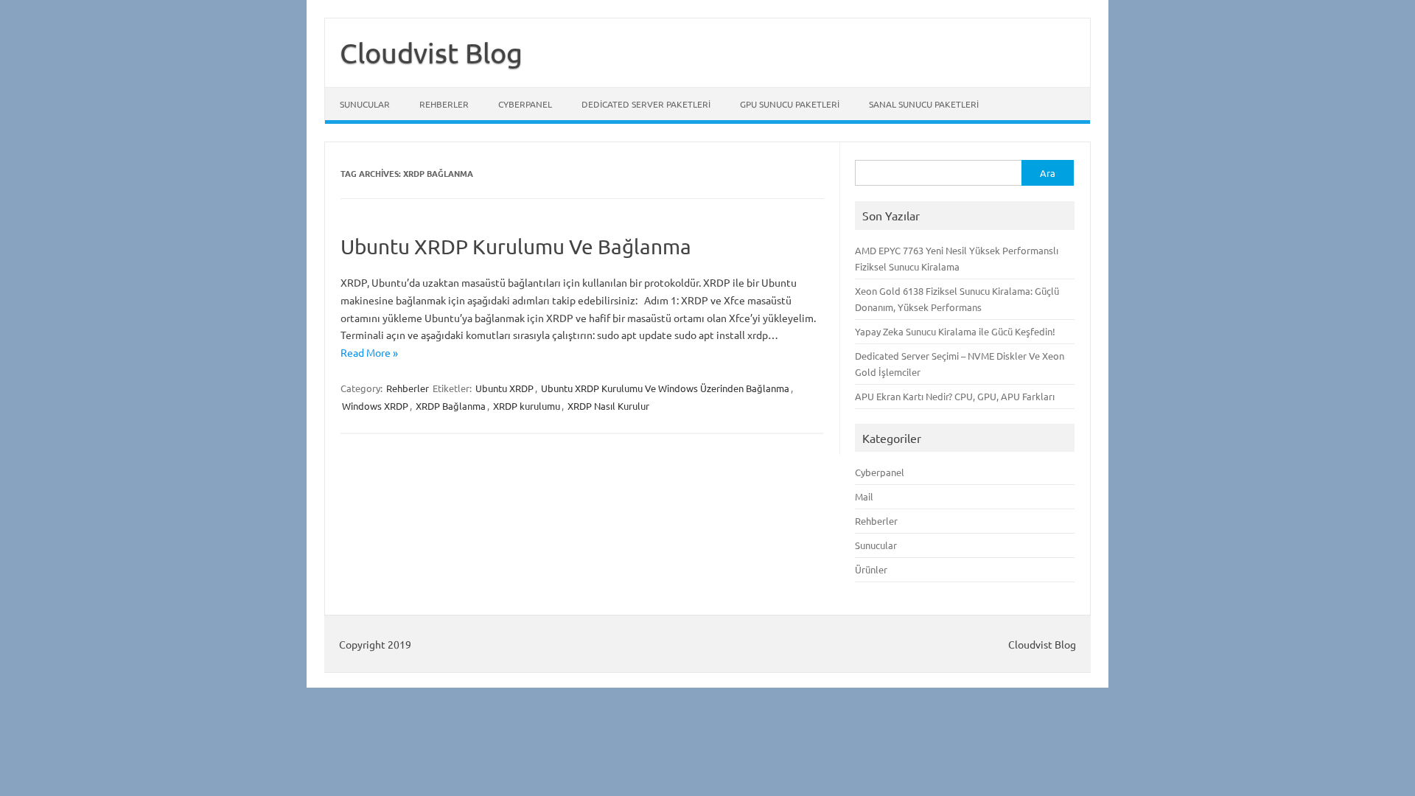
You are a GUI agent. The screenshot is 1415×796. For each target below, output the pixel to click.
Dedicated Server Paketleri (645, 104)
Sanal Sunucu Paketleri (924, 104)
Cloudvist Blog (431, 52)
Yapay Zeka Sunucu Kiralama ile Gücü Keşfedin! (955, 331)
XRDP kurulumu (526, 405)
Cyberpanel (525, 104)
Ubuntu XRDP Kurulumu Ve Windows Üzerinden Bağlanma (665, 388)
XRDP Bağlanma (451, 405)
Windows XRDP (375, 405)
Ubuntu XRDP (504, 388)
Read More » (369, 352)
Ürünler (871, 569)
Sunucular (365, 104)
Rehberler (444, 104)
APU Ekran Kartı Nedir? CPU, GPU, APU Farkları (955, 396)
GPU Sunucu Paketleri (789, 104)
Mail (864, 496)
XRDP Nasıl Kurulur (608, 405)
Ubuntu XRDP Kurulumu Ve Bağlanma (515, 246)
